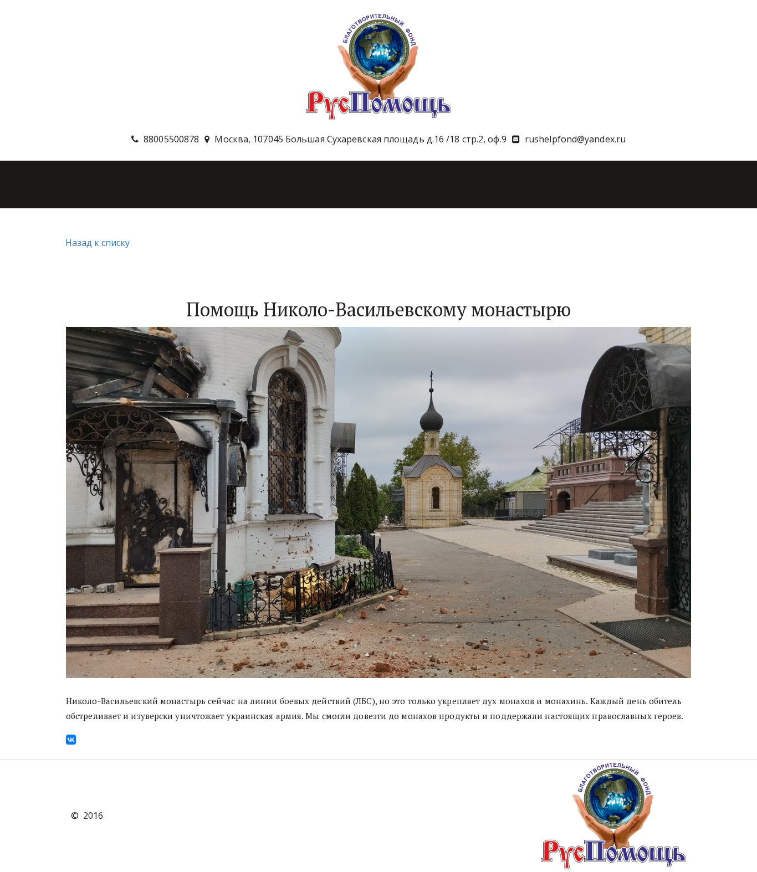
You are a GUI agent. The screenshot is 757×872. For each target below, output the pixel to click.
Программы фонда (209, 184)
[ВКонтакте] (71, 740)
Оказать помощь (322, 184)
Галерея (529, 184)
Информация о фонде (430, 184)
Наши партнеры (616, 184)
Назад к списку (97, 243)
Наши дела (122, 184)
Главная (58, 184)
